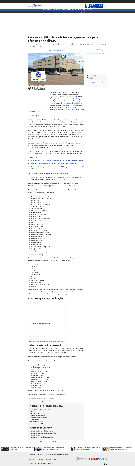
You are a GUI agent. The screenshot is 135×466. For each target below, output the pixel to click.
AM (46, 12)
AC (38, 12)
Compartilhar (80, 88)
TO (99, 12)
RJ (81, 12)
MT (62, 12)
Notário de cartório (39, 415)
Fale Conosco (40, 459)
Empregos (70, 10)
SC (92, 12)
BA (48, 12)
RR (90, 12)
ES (55, 12)
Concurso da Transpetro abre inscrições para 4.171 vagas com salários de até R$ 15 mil (57, 168)
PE (77, 12)
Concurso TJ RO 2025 (55, 50)
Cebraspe (40, 421)
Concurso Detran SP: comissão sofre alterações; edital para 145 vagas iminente (57, 160)
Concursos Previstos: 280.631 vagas (95, 53)
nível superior (48, 186)
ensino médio (55, 184)
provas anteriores (61, 441)
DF (52, 12)
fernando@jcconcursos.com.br (38, 88)
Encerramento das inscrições (43, 433)
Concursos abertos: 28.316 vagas (95, 50)
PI (79, 12)
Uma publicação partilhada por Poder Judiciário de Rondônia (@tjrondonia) (52, 341)
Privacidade (55, 459)
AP (43, 12)
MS (65, 12)
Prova (35, 435)
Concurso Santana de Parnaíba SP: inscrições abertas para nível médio (54, 164)
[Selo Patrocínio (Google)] (94, 6)
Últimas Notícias (47, 10)
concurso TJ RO (56, 92)
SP (95, 12)
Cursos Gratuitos (87, 10)
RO (88, 12)
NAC (36, 12)
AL (41, 12)
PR (75, 12)
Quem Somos (32, 459)
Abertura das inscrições (41, 431)
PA (70, 12)
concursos (31, 441)
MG (68, 12)
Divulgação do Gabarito (41, 437)
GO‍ (57, 12)
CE (50, 12)
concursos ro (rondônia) (50, 441)
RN (83, 12)
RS (85, 12)
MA (60, 12)
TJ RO (37, 177)
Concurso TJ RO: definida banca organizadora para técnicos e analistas (57, 14)
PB (72, 12)
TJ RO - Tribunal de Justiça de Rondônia (41, 409)
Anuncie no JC (48, 459)
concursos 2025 (38, 441)
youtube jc (77, 10)
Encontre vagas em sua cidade (93, 80)
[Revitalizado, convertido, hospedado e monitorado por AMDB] (105, 463)
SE (97, 12)
